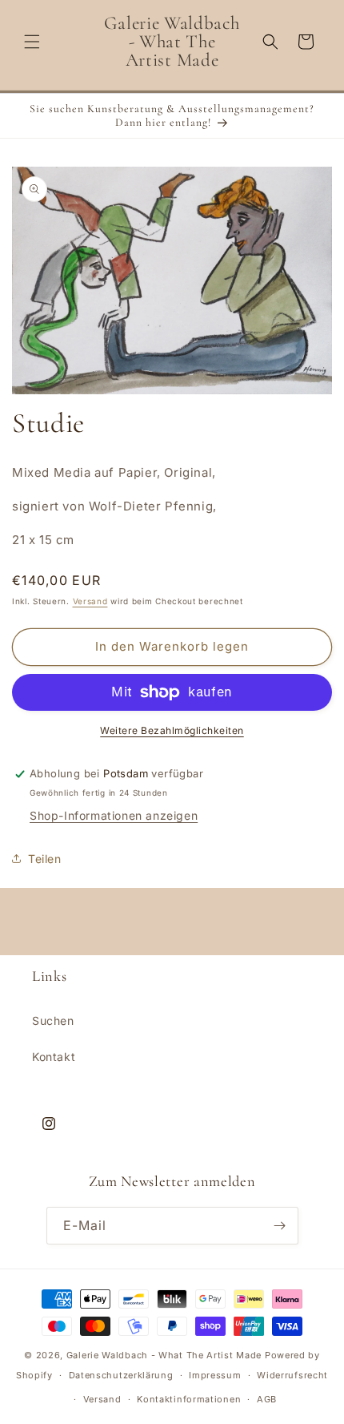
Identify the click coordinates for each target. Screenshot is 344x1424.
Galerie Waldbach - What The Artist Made (164, 1355)
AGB (267, 1399)
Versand (90, 601)
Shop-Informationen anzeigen (114, 815)
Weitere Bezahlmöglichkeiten (172, 730)
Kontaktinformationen (189, 1399)
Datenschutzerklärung (121, 1375)
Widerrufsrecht (292, 1375)
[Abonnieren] (280, 1225)
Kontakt (53, 1056)
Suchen (53, 1020)
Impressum (215, 1375)
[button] (32, 41)
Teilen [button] (45, 858)
